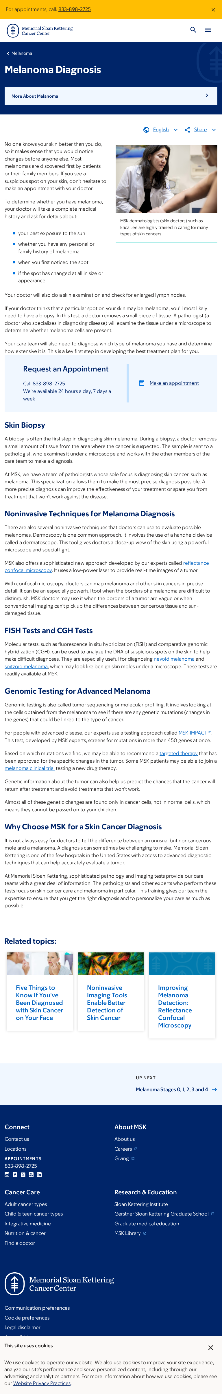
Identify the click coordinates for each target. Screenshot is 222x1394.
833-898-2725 (74, 9)
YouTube (31, 1174)
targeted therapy (179, 753)
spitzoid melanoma (26, 666)
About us (124, 1139)
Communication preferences (37, 1308)
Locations (15, 1149)
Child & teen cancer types (34, 1214)
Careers (123, 1149)
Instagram (7, 1174)
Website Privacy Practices (42, 1383)
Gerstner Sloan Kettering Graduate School (162, 1214)
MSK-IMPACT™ (195, 733)
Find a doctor (20, 1243)
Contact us (17, 1139)
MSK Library (128, 1233)
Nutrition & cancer (25, 1233)
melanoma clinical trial (30, 768)
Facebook (15, 1174)
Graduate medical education (146, 1224)
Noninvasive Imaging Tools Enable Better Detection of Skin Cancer (107, 1002)
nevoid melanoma (174, 659)
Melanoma (22, 53)
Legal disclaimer (22, 1327)
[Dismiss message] (213, 9)
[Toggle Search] (193, 31)
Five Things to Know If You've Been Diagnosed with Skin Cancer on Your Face (39, 1002)
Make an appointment (174, 383)
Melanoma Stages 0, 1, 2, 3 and (172, 1089)
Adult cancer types (26, 1204)
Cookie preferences (27, 1318)
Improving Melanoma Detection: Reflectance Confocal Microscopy (175, 1006)
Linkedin (39, 1174)
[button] (111, 96)
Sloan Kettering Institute (141, 1204)
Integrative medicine (28, 1224)
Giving (122, 1158)
